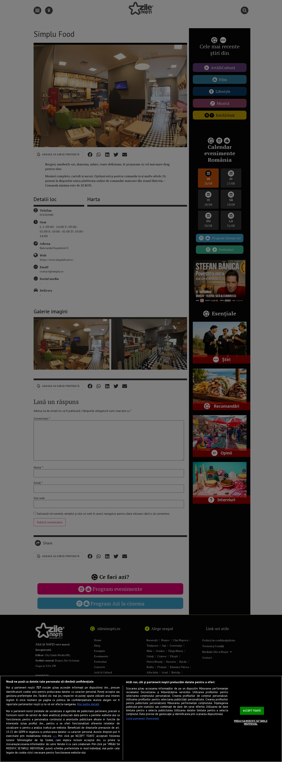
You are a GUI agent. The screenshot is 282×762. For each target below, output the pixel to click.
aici (54, 736)
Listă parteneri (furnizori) (142, 718)
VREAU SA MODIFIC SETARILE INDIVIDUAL (250, 722)
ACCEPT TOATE (252, 710)
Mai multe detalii (88, 704)
